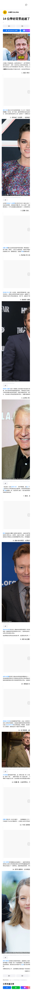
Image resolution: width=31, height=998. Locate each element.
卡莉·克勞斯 (6, 862)
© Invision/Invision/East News (8, 383)
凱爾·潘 (5, 819)
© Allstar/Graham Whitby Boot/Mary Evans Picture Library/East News (16, 481)
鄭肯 (4, 533)
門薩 (22, 251)
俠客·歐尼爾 (6, 676)
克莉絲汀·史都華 (10, 203)
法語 (22, 964)
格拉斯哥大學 (9, 724)
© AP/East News (6, 623)
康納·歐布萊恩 (6, 629)
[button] (9, 26)
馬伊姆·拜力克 (6, 292)
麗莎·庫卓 (5, 110)
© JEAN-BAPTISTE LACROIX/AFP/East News (12, 197)
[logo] (11, 12)
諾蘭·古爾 (5, 247)
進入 (27, 486)
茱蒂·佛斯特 (6, 960)
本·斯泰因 (5, 774)
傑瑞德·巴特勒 (6, 721)
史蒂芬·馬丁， (14, 486)
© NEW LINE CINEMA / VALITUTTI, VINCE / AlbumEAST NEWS (15, 769)
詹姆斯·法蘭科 (6, 388)
